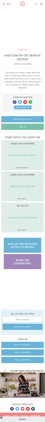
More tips (22, 50)
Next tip (22, 127)
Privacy (15, 416)
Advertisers (35, 416)
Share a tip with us (22, 360)
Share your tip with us (22, 119)
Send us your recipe (22, 345)
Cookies (24, 416)
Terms (7, 416)
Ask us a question (22, 352)
